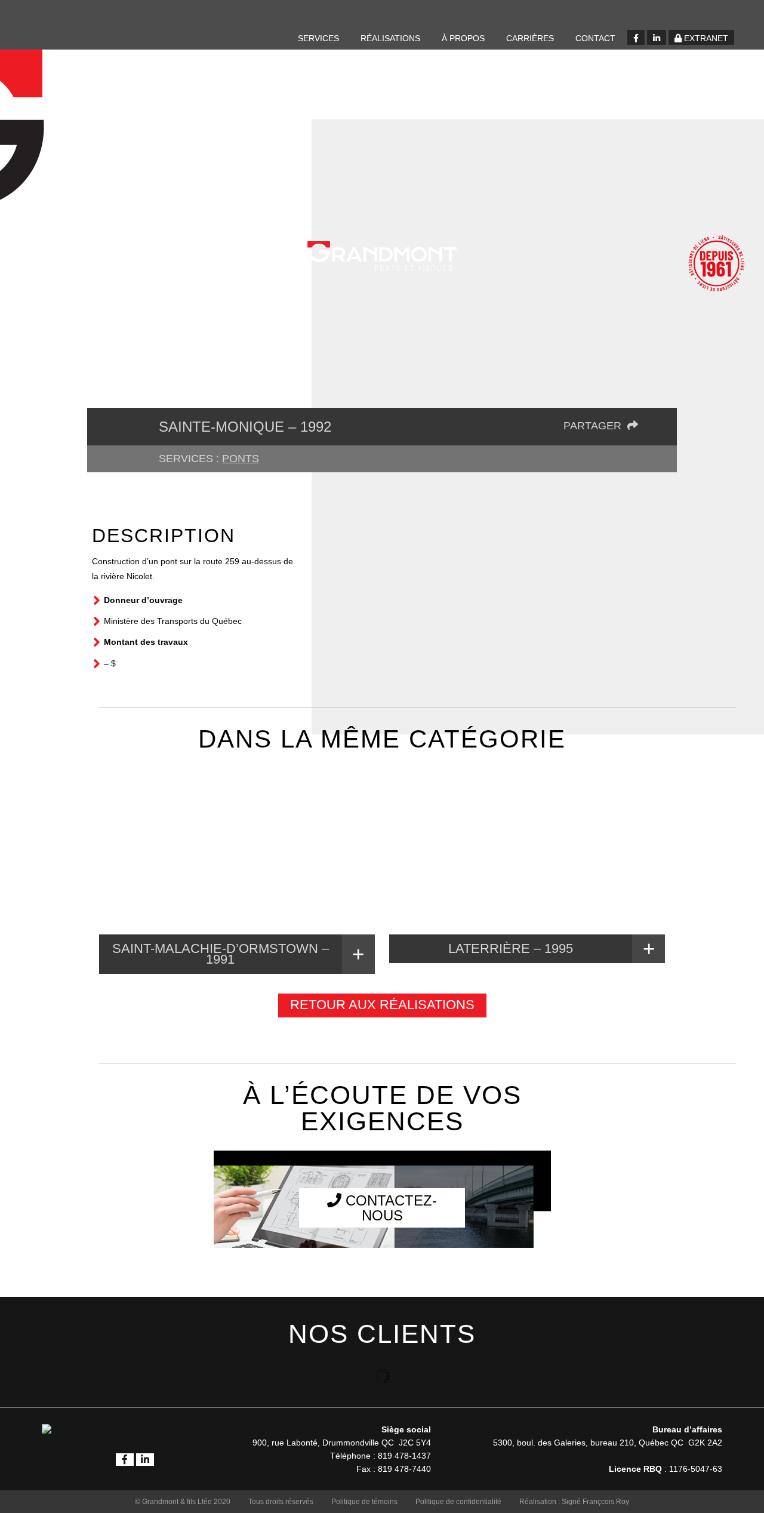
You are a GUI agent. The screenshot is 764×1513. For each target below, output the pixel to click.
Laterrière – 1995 (510, 948)
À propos (463, 38)
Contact (595, 38)
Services (318, 38)
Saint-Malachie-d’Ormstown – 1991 (220, 954)
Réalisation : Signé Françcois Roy (574, 1501)
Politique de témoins (364, 1501)
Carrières (530, 38)
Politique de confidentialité (458, 1501)
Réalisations (390, 38)
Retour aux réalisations (382, 1004)
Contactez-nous (389, 1207)
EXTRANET (705, 38)
